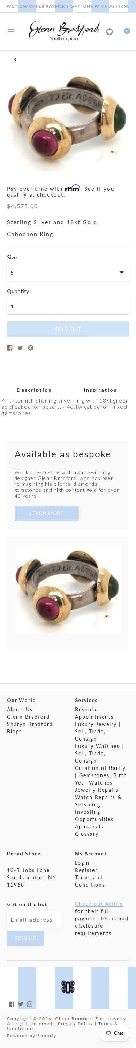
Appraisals (89, 826)
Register (86, 870)
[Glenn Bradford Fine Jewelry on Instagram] (29, 1003)
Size (12, 257)
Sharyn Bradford (30, 724)
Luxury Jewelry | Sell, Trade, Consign (98, 731)
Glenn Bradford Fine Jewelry (90, 1018)
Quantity (18, 291)
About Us (20, 709)
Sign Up (25, 938)
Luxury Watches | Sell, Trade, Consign (99, 753)
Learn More (46, 513)
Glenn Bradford (28, 717)
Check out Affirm (99, 904)
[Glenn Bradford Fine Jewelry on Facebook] (11, 1003)
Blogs (14, 731)
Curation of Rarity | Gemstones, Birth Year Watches (101, 775)
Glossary (87, 834)
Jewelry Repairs (97, 790)
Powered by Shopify (31, 1035)
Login (82, 863)
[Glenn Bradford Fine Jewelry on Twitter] (20, 1003)
